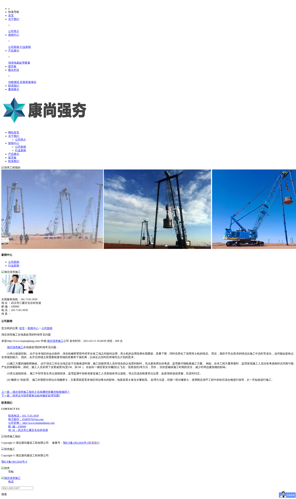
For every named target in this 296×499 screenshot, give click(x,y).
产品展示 (13, 50)
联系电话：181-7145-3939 (23, 415)
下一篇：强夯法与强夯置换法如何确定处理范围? (30, 395)
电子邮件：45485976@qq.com (26, 419)
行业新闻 (20, 150)
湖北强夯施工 (55, 340)
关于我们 (13, 19)
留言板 (12, 66)
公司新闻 (20, 146)
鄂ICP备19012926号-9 (76, 442)
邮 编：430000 (17, 426)
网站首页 (13, 132)
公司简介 (20, 139)
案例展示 (13, 89)
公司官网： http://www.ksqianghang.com (31, 422)
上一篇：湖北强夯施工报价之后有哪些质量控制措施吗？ (35, 391)
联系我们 (13, 85)
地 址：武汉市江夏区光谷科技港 (28, 430)
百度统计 (94, 442)
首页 (11, 15)
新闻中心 (13, 34)
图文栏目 (13, 69)
